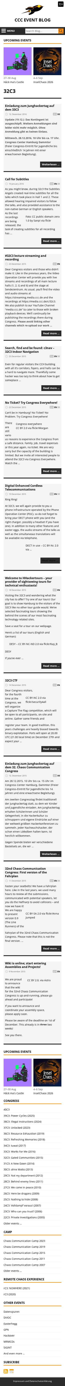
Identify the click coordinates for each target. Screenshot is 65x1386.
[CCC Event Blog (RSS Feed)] (6, 1371)
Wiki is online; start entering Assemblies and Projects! (25, 965)
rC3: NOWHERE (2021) (17, 1288)
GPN (6, 1329)
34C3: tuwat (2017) (15, 1145)
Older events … (13, 1223)
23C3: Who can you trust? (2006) (23, 1211)
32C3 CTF (11, 680)
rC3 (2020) (10, 1294)
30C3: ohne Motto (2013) (18, 1169)
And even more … (14, 1353)
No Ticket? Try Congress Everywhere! (31, 403)
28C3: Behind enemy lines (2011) (23, 1181)
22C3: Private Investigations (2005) (24, 1217)
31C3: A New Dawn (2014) (19, 1163)
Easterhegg (10, 1323)
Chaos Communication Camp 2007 (24, 1265)
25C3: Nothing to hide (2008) (21, 1199)
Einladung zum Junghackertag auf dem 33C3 (29, 108)
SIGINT (8, 1347)
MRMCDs (9, 1341)
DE (58, 114)
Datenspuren (12, 1311)
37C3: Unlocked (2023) (17, 1127)
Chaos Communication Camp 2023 (24, 1241)
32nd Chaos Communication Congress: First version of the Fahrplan (26, 872)
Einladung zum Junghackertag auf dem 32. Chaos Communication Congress (29, 767)
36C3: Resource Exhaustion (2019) (24, 1133)
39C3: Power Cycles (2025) (19, 1115)
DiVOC (7, 1317)
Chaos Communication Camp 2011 (24, 1258)
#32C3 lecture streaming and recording (25, 257)
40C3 (7, 1109)
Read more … (51, 241)
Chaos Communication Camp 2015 (24, 1253)
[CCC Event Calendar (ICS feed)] (11, 1371)
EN (55, 183)
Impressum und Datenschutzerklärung (32, 1381)
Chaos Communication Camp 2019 (24, 1246)
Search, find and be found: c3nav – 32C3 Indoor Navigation (29, 350)
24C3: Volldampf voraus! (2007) (22, 1205)
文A (61, 4)
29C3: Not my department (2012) (23, 1175)
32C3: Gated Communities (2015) (23, 1157)
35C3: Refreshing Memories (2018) (24, 1139)
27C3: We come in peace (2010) (22, 1187)
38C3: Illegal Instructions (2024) (22, 1121)
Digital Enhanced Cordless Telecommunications (23, 487)
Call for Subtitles (17, 179)
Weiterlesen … (51, 164)
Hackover (9, 1335)
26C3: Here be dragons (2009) (21, 1193)
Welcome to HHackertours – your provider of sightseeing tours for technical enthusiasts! (28, 582)
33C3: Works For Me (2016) (19, 1151)
